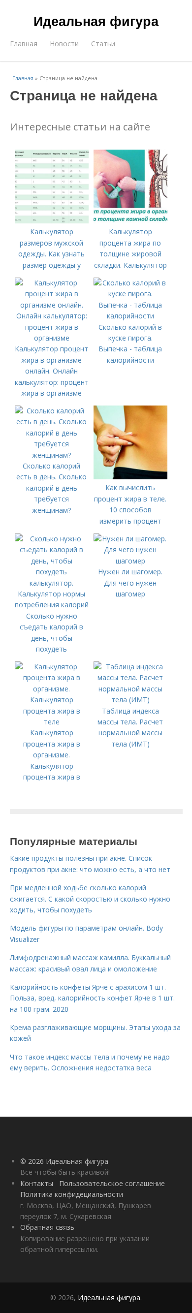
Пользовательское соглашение (112, 1183)
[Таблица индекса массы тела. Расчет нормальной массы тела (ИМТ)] (130, 699)
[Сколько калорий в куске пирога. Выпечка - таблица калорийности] (130, 315)
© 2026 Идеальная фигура (64, 1161)
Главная (23, 43)
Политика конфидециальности (71, 1194)
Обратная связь (47, 1227)
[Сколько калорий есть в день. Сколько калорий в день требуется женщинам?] (52, 455)
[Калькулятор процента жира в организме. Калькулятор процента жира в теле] (52, 721)
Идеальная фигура (96, 20)
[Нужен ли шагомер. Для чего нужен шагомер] (130, 560)
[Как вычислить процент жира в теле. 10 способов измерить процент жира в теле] (130, 476)
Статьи (103, 43)
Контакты (36, 1183)
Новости (64, 43)
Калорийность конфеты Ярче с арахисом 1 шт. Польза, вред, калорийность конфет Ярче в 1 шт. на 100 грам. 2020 (92, 998)
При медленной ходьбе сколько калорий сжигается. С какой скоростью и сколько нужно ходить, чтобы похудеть (90, 898)
